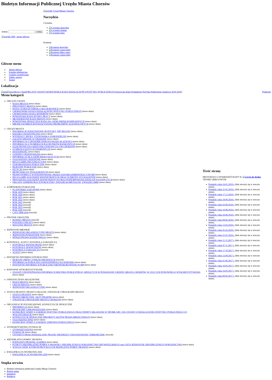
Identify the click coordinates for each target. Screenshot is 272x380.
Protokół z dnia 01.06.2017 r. (221, 261)
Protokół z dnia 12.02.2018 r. (221, 225)
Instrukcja (11, 374)
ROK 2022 (17, 200)
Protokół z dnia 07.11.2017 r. (221, 245)
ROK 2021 (17, 197)
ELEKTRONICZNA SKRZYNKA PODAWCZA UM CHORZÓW (43, 146)
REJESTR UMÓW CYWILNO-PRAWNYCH (33, 260)
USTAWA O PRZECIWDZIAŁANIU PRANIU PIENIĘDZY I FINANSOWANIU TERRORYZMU (58, 334)
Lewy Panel (21, 92)
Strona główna (15, 69)
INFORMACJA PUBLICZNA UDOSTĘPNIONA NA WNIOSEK (43, 262)
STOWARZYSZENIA (22, 329)
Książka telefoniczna (18, 72)
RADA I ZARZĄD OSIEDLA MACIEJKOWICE (35, 108)
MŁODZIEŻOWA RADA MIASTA (28, 119)
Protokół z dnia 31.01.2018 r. (221, 235)
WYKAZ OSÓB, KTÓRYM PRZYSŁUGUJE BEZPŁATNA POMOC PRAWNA (50, 347)
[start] (4, 92)
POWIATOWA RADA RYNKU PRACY (31, 116)
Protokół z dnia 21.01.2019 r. (221, 189)
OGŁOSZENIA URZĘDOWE (26, 159)
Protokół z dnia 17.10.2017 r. (221, 250)
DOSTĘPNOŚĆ (19, 151)
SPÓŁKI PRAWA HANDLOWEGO (29, 237)
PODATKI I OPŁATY (22, 222)
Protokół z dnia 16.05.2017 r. (221, 271)
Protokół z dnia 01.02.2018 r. (221, 230)
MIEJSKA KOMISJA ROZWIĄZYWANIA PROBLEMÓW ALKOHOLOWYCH (50, 124)
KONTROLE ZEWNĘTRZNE (26, 247)
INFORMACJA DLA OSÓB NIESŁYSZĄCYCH (35, 157)
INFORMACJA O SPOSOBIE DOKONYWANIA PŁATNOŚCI (42, 141)
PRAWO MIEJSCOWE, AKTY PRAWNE (32, 297)
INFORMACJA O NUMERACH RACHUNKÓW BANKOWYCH (43, 144)
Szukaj (12, 80)
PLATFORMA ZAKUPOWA (26, 189)
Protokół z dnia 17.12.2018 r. (221, 194)
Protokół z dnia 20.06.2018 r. (221, 215)
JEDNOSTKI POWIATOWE (25, 235)
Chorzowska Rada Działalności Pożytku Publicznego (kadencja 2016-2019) (148, 92)
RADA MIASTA (20, 103)
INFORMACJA (19, 307)
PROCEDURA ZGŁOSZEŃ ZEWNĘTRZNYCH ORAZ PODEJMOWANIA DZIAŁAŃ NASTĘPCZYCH (62, 179)
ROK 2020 (17, 194)
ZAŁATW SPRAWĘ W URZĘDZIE (29, 139)
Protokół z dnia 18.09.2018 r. (221, 199)
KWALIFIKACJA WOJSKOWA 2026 (30, 354)
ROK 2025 (17, 207)
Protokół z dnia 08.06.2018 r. (221, 220)
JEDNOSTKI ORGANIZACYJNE (28, 287)
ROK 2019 (17, 192)
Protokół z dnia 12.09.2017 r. (221, 255)
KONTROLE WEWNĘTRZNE (27, 245)
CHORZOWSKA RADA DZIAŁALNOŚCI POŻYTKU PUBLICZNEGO (79, 92)
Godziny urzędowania (19, 75)
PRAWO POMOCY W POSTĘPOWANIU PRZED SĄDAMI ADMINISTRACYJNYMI (53, 174)
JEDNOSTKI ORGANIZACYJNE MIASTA (33, 232)
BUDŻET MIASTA (21, 220)
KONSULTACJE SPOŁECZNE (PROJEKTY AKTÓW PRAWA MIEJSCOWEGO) (51, 317)
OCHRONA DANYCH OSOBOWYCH (31, 149)
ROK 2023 (17, 202)
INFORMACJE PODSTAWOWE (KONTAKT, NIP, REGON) (41, 131)
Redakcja (11, 376)
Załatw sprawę (15, 77)
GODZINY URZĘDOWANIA (26, 154)
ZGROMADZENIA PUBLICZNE (28, 164)
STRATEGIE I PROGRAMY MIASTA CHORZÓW (36, 299)
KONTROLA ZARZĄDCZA (26, 250)
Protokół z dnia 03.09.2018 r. (221, 205)
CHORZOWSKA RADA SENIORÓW (30, 114)
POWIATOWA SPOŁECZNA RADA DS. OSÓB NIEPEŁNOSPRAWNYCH (48, 121)
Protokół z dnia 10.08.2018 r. (221, 210)
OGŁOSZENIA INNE (22, 319)
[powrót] (11, 92)
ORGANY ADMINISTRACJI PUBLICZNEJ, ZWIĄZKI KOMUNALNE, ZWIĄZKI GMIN (55, 182)
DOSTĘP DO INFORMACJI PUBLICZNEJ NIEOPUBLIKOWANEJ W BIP (48, 265)
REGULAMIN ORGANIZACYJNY (29, 162)
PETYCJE (17, 169)
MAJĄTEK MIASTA (22, 225)
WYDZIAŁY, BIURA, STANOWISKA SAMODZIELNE (39, 136)
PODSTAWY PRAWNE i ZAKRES (29, 342)
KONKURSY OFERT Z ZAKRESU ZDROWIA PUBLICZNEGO (43, 322)
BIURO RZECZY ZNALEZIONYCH (30, 172)
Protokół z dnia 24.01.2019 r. (221, 184)
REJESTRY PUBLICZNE (24, 167)
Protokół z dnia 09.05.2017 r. (221, 276)
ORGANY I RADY (35, 92)
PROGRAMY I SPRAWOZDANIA (29, 309)
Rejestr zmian (13, 371)
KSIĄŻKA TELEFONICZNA (26, 134)
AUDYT (16, 252)
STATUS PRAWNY (21, 294)
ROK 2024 (17, 205)
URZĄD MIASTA (21, 284)
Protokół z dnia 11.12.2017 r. (221, 240)
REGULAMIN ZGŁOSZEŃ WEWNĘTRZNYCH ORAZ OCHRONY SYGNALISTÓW (54, 177)
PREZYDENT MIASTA (23, 106)
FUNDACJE (18, 332)
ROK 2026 (17, 210)
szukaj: (5, 31)
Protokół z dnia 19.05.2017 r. (221, 266)
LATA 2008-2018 (20, 212)
